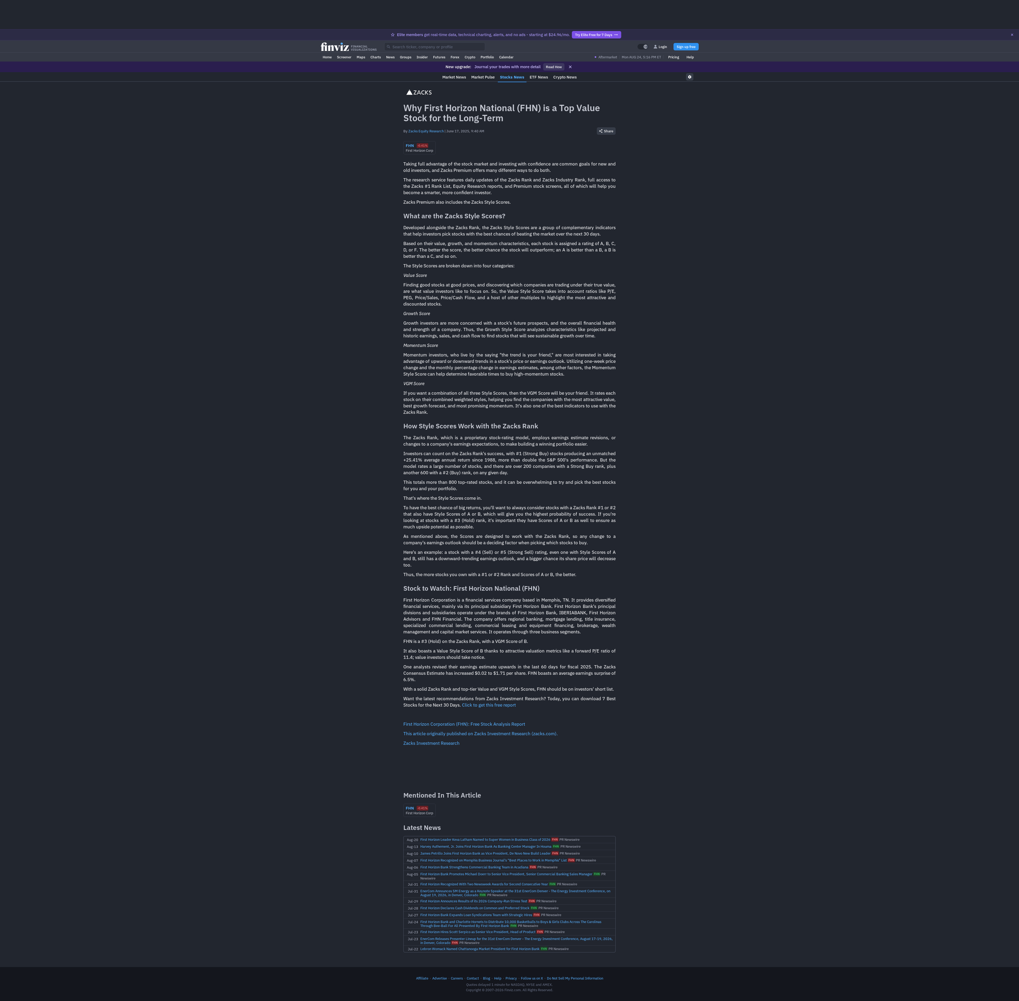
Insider (422, 57)
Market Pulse (483, 77)
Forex (455, 57)
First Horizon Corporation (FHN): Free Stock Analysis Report (464, 724)
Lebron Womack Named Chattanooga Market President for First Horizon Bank (479, 949)
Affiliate (422, 978)
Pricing (673, 57)
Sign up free (686, 47)
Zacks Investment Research (431, 743)
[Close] (1012, 34)
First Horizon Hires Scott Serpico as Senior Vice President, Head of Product (478, 932)
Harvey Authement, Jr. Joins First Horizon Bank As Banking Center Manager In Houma (485, 846)
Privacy (511, 978)
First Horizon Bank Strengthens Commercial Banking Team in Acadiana (474, 867)
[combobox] (434, 46)
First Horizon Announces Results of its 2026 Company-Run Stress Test (473, 901)
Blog (486, 978)
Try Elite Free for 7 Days (593, 35)
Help (690, 57)
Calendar (506, 57)
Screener (344, 57)
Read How (554, 67)
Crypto (470, 57)
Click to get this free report (489, 705)
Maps (361, 57)
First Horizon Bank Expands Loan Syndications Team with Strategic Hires (476, 915)
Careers (457, 978)
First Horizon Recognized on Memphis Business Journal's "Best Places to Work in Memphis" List (493, 860)
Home (327, 57)
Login (663, 47)
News (390, 57)
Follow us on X (532, 978)
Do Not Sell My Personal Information (575, 978)
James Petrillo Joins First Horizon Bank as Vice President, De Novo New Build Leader (485, 853)
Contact (473, 978)
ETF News (539, 77)
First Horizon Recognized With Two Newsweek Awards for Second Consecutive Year (484, 884)
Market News (454, 77)
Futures (439, 57)
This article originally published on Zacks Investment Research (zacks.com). (480, 734)
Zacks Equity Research (426, 131)
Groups (405, 57)
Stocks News (512, 77)
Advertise (439, 978)
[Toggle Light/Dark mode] (643, 47)
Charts (375, 57)
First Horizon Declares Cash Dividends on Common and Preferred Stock (474, 908)
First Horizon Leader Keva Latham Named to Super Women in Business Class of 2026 (485, 839)
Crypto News (565, 77)
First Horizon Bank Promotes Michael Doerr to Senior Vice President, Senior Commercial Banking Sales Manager (506, 874)
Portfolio (487, 57)
